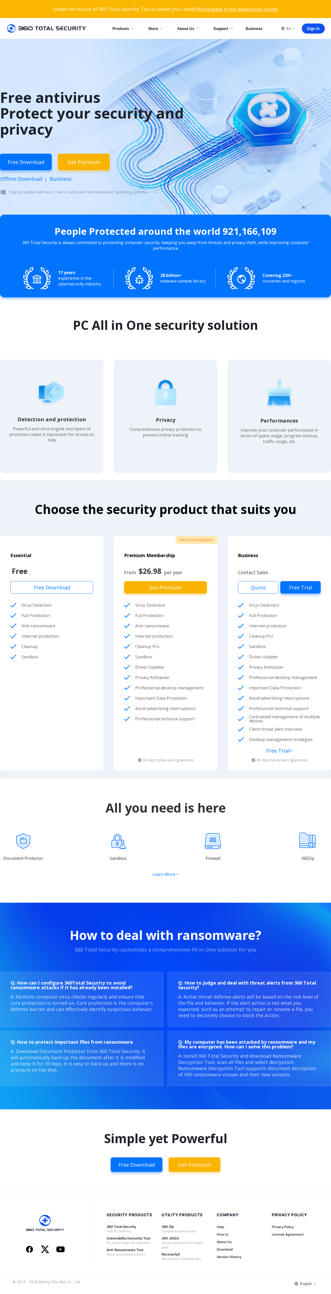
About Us (185, 28)
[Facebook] (29, 1249)
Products (120, 28)
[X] (45, 1249)
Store (153, 28)
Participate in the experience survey (238, 9)
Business (254, 28)
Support (220, 28)
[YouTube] (60, 1249)
